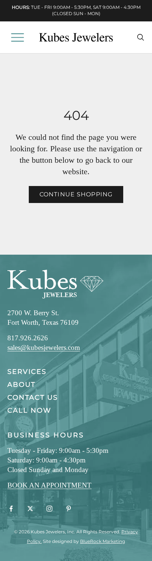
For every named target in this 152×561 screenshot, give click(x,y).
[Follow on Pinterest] (68, 508)
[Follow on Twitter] (30, 508)
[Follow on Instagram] (49, 508)
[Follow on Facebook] (11, 508)
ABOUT (21, 385)
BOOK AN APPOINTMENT (49, 485)
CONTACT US (32, 397)
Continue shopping (76, 194)
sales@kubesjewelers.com (43, 347)
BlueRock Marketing (102, 541)
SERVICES (26, 372)
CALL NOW (29, 410)
